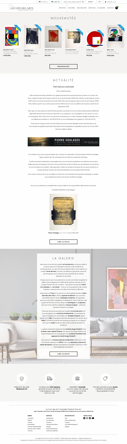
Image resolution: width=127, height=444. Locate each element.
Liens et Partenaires (70, 420)
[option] (17, 44)
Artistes (30, 420)
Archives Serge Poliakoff (34, 426)
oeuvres (71, 8)
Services (92, 8)
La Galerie (101, 8)
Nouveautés (82, 8)
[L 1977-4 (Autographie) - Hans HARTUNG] (17, 36)
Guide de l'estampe (51, 428)
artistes (62, 8)
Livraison (48, 422)
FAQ (66, 418)
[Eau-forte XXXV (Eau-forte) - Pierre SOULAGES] (58, 38)
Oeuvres (30, 422)
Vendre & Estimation (52, 424)
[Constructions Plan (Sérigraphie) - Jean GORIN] (79, 39)
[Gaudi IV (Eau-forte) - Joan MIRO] (100, 36)
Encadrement (50, 420)
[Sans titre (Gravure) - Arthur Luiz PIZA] (38, 37)
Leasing (48, 426)
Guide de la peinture (52, 431)
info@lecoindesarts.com (85, 438)
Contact (110, 8)
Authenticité (49, 418)
